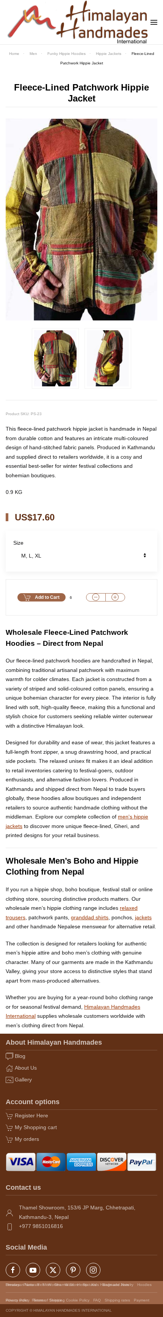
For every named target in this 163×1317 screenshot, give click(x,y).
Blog (20, 1056)
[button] (153, 22)
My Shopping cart (36, 1127)
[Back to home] (78, 22)
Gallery (23, 1079)
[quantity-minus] (96, 597)
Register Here (31, 1115)
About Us (26, 1068)
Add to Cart (47, 597)
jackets (143, 917)
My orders (27, 1139)
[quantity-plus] (115, 597)
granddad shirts (89, 917)
